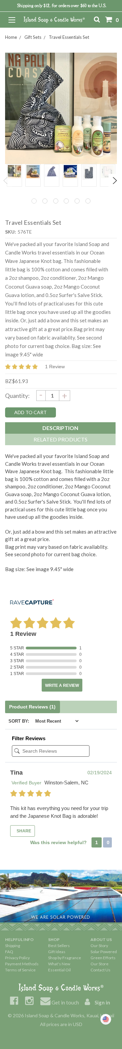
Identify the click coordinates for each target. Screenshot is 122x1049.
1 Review (55, 366)
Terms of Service (20, 969)
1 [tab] (34, 201)
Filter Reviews (28, 738)
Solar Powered (103, 951)
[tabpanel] (14, 175)
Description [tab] (60, 428)
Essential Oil (59, 969)
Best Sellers (59, 945)
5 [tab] (77, 201)
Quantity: (17, 395)
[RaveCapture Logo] (32, 602)
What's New (59, 963)
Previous (6, 180)
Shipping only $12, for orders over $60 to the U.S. (62, 5)
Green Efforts (103, 957)
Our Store (99, 963)
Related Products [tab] (60, 439)
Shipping (12, 945)
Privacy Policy (17, 957)
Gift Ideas (56, 951)
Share (23, 831)
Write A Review (62, 685)
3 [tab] (55, 201)
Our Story (99, 945)
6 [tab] (87, 201)
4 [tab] (66, 201)
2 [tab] (44, 201)
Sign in (102, 1002)
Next (114, 180)
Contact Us (100, 969)
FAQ (9, 951)
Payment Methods (22, 963)
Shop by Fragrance (64, 957)
